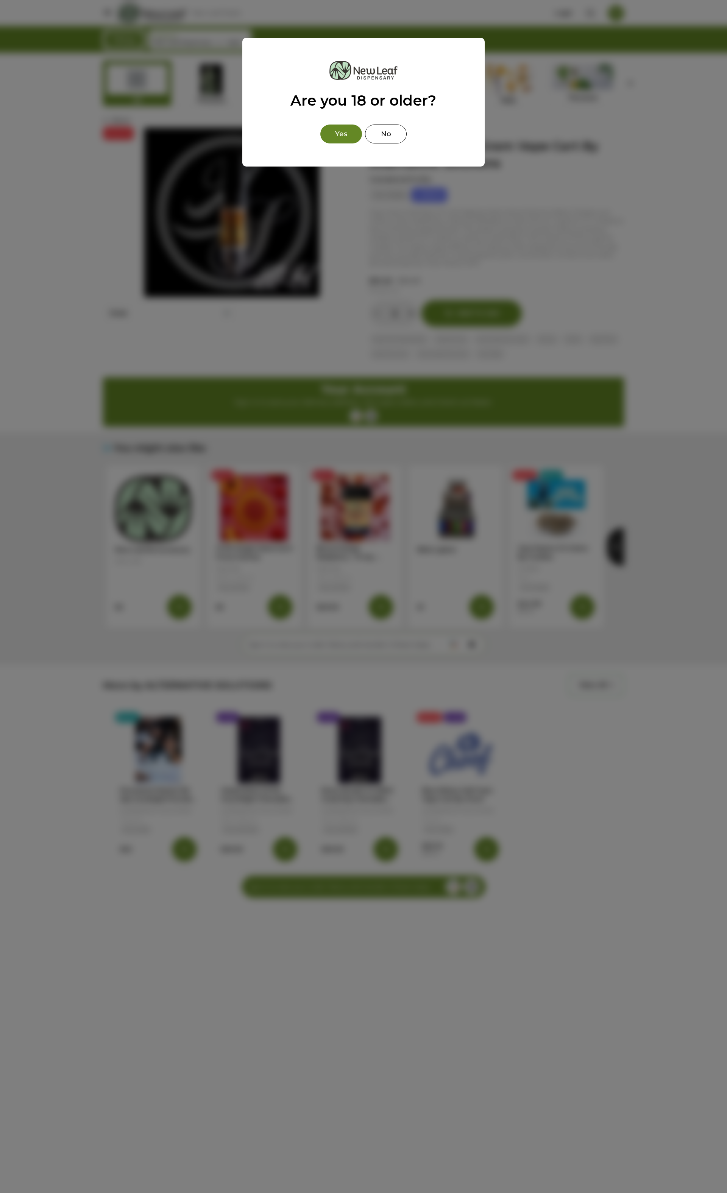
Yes (341, 134)
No (386, 134)
